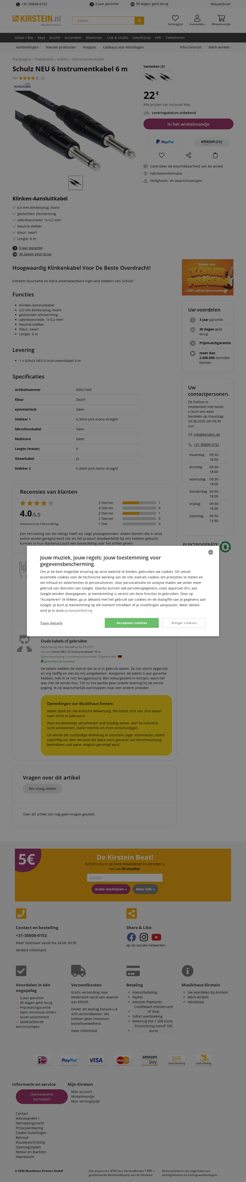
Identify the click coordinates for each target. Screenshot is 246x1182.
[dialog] (123, 591)
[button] (51, 623)
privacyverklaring (78, 610)
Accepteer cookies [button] (132, 623)
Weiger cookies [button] (184, 623)
